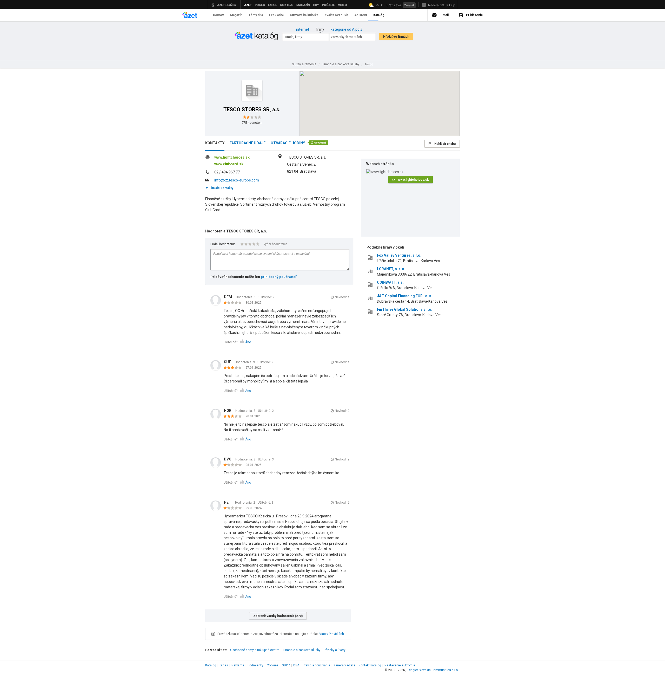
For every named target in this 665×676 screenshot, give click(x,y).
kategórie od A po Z (347, 29)
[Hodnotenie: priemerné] (233, 368)
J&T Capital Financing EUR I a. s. (404, 296)
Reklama (237, 665)
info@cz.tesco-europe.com (236, 180)
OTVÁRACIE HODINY (288, 143)
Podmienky (255, 665)
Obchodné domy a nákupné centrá (255, 650)
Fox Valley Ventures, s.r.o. (399, 255)
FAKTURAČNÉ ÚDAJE (247, 143)
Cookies (272, 665)
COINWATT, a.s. (390, 282)
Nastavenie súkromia (399, 665)
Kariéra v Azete (344, 665)
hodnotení (252, 123)
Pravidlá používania (316, 665)
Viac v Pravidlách (331, 634)
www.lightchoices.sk (232, 157)
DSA (296, 665)
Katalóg (210, 665)
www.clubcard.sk (228, 164)
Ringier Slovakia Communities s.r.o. (433, 670)
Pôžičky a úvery (334, 650)
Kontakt (370, 665)
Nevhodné (342, 297)
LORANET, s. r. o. (391, 269)
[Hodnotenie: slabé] (233, 303)
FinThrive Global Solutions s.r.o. (404, 309)
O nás (224, 665)
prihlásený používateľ (278, 277)
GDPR (286, 665)
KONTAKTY (214, 143)
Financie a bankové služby (301, 650)
